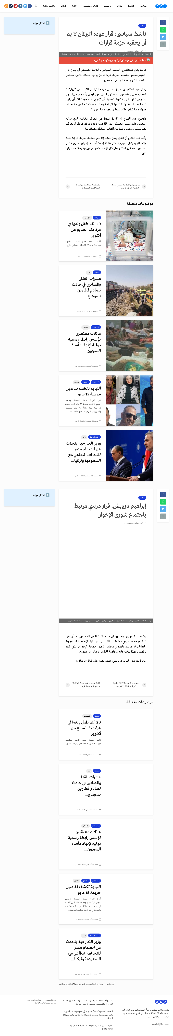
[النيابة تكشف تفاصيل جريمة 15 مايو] (129, 400)
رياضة (74, 6)
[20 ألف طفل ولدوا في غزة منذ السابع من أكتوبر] (129, 236)
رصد (89, 272)
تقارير (119, 6)
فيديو (63, 6)
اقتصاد (131, 6)
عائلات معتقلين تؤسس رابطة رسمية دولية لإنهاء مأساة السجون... (84, 342)
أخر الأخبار (96, 327)
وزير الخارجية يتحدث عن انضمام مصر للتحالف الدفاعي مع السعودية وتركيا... (83, 452)
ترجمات (107, 6)
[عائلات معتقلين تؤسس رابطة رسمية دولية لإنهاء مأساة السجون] (129, 345)
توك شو (85, 382)
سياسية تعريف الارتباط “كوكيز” (45, 1003)
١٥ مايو (76, 382)
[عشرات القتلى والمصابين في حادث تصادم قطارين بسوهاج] (129, 290)
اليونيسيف (87, 218)
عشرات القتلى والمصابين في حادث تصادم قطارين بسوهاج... (86, 287)
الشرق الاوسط (94, 437)
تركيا (84, 437)
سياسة (143, 6)
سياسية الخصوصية (34, 1000)
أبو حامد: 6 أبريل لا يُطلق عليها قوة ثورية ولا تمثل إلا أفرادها (86, 984)
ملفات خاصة (49, 6)
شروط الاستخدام (50, 1000)
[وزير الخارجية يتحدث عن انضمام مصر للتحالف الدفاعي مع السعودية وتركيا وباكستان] (129, 455)
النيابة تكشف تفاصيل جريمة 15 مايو (83, 391)
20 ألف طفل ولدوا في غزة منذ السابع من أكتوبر (84, 229)
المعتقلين (85, 327)
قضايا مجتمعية (90, 6)
